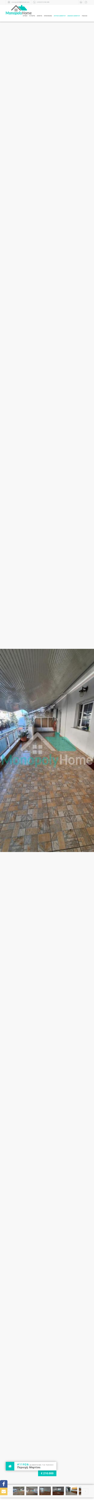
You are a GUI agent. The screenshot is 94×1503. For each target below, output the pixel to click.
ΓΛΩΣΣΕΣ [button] (84, 16)
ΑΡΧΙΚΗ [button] (25, 16)
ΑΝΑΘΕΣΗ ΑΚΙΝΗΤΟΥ (74, 16)
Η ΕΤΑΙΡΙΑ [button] (32, 16)
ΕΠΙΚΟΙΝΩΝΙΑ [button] (48, 16)
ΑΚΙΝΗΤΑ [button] (39, 16)
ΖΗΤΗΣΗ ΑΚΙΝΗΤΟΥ (60, 16)
